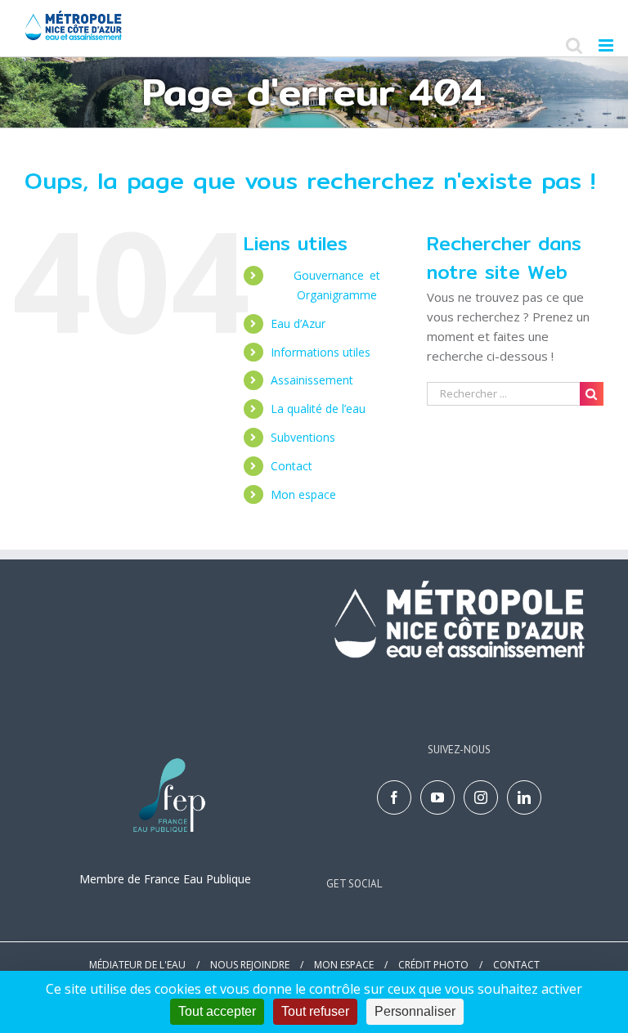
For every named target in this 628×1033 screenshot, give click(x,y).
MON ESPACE (344, 965)
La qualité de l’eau (320, 408)
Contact (291, 466)
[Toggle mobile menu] (607, 45)
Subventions (303, 437)
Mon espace (303, 494)
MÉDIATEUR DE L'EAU (137, 965)
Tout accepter (217, 1011)
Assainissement (312, 380)
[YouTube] (437, 797)
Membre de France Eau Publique (165, 879)
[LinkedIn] (524, 797)
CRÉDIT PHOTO (433, 965)
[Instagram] (481, 797)
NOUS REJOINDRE (249, 965)
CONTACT (516, 965)
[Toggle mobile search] (574, 45)
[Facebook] (394, 797)
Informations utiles (320, 352)
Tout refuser (315, 1011)
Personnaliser (415, 1011)
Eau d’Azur (298, 323)
